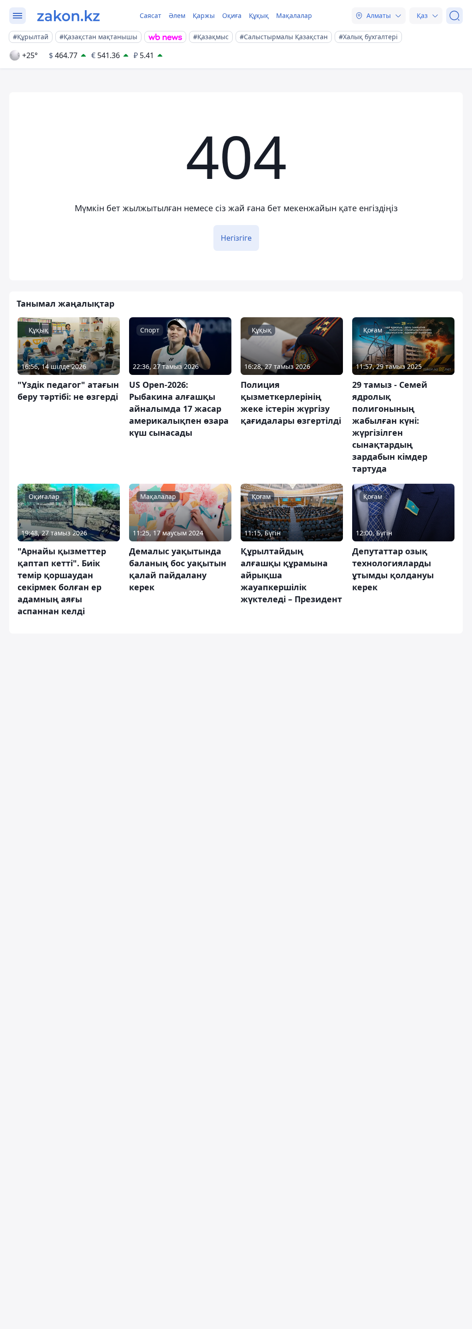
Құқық (259, 15)
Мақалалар (294, 15)
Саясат (150, 15)
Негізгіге (236, 238)
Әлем (177, 15)
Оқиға (232, 15)
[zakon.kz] (68, 15)
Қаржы (204, 15)
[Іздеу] (454, 15)
